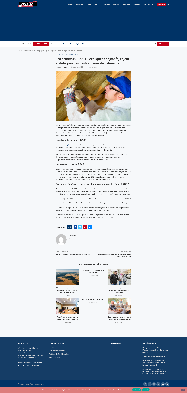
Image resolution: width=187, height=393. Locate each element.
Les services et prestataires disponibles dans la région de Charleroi (119, 290)
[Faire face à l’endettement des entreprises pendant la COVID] (67, 306)
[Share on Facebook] (75, 227)
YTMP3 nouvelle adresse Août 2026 (154, 356)
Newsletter (164, 44)
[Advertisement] (93, 24)
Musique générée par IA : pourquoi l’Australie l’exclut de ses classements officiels (155, 350)
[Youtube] (155, 44)
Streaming (136, 4)
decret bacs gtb (63, 145)
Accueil (70, 4)
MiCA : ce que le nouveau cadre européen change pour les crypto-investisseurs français (153, 363)
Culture (88, 4)
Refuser (146, 390)
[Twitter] (152, 44)
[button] (51, 44)
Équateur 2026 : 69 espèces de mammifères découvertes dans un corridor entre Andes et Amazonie (154, 371)
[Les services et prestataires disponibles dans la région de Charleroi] (119, 277)
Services (116, 4)
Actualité (79, 4)
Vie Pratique (148, 4)
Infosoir (64, 67)
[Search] (168, 4)
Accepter (136, 390)
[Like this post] (70, 227)
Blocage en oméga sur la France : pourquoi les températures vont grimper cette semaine (67, 290)
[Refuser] (183, 390)
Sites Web (126, 4)
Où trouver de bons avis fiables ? (93, 299)
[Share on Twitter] (80, 227)
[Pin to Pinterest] (85, 227)
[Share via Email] (90, 227)
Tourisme (106, 4)
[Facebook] (150, 44)
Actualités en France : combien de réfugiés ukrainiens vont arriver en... (75, 44)
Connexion (161, 4)
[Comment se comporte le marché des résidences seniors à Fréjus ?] (119, 306)
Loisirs (96, 4)
